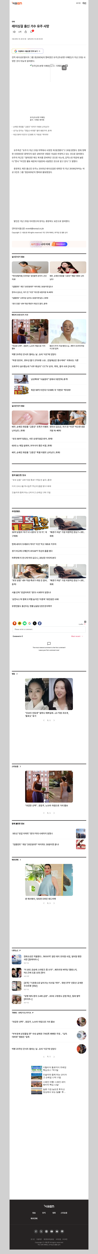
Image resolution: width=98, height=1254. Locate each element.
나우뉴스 (15, 950)
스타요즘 (15, 766)
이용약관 (39, 1239)
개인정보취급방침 (49, 1239)
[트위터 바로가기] (41, 1231)
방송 (13, 673)
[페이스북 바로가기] (36, 1231)
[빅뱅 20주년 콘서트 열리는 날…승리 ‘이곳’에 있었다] (81, 1049)
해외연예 (15, 859)
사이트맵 (58, 1239)
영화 (54, 1212)
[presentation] (44, 720)
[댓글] (31, 31)
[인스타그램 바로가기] (52, 1231)
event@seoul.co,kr (35, 228)
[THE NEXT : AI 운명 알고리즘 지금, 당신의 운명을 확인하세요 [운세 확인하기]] (49, 244)
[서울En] (17, 3)
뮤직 (44, 1212)
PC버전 (65, 1239)
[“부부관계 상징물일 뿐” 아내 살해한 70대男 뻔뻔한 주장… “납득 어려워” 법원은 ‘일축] (81, 1035)
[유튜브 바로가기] (46, 1231)
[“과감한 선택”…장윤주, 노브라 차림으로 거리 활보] (81, 1022)
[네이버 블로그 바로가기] (62, 1231)
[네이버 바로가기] (57, 1231)
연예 (13, 21)
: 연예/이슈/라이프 (21, 1012)
